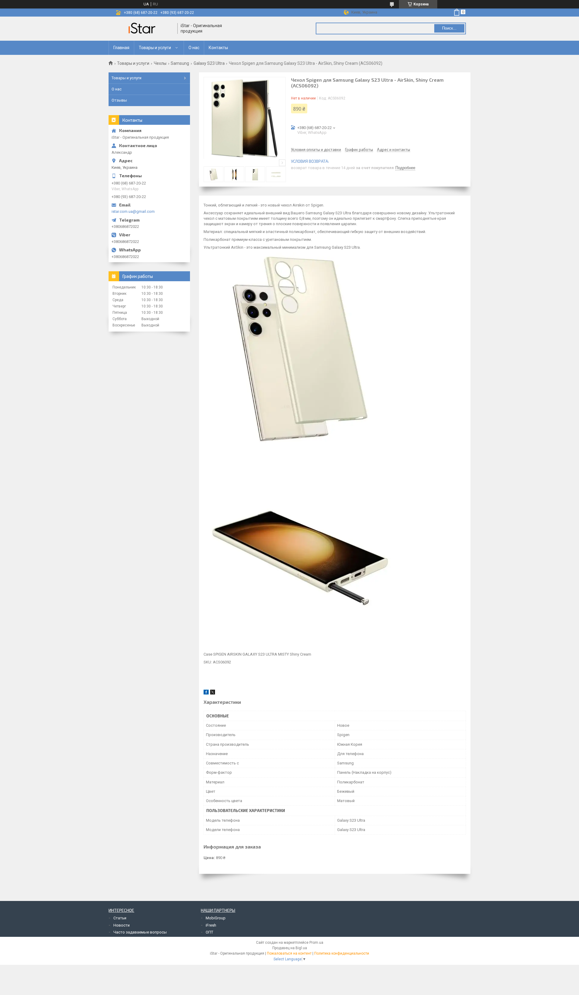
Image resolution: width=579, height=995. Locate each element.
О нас (193, 47)
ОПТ (209, 932)
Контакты (218, 47)
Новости (121, 925)
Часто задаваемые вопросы (140, 932)
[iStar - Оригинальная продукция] (143, 29)
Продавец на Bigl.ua (289, 948)
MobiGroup (216, 918)
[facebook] (206, 693)
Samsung (180, 63)
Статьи (119, 918)
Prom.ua (316, 942)
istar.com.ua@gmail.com (133, 211)
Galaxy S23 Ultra (209, 63)
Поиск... (449, 28)
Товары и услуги (155, 47)
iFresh (211, 925)
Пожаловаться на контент (289, 953)
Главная (121, 47)
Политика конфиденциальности (341, 953)
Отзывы (119, 100)
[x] (212, 693)
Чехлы (160, 63)
